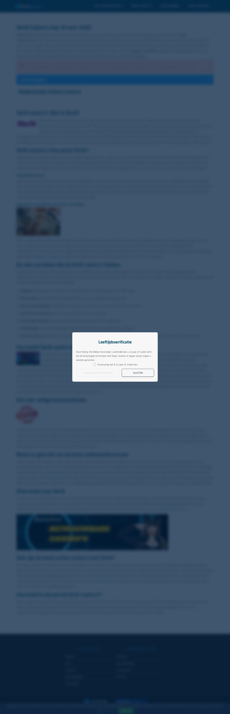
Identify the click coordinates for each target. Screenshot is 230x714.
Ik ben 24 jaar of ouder (97, 373)
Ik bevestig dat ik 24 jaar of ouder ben (117, 364)
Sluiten (138, 373)
